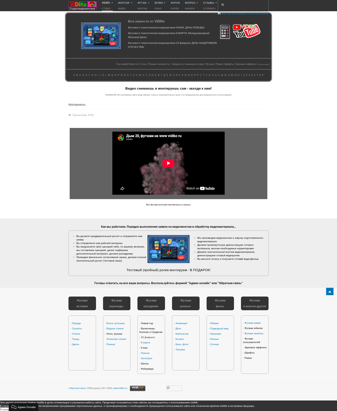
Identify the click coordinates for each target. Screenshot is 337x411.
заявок (163, 227)
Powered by (243, 392)
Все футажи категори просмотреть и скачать (168, 204)
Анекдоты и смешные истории (188, 64)
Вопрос (190, 5)
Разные (111, 344)
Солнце (214, 344)
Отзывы (209, 5)
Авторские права (263, 64)
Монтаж (124, 5)
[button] (23, 407)
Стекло (76, 333)
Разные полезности (158, 64)
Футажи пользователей (251, 340)
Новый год (147, 323)
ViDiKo (106, 5)
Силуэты (77, 328)
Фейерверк (147, 368)
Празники (215, 333)
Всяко (159, 5)
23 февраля (148, 337)
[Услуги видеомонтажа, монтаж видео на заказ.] (82, 5)
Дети (178, 328)
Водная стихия (115, 328)
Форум (175, 5)
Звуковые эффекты (245, 64)
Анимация (181, 323)
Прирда (76, 323)
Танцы (75, 339)
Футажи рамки (253, 322)
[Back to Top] (329, 291)
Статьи (143, 64)
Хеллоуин (146, 358)
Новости (132, 64)
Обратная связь (230, 283)
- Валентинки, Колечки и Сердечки (151, 330)
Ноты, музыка (114, 333)
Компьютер (182, 333)
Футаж (142, 5)
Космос (180, 339)
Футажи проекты (254, 333)
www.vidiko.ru (120, 387)
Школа (144, 363)
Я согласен (6, 409)
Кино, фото (182, 344)
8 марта (145, 342)
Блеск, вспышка (116, 323)
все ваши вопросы (136, 283)
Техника (180, 349)
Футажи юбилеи (254, 328)
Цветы (75, 344)
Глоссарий (121, 64)
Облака (214, 323)
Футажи (210, 64)
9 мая (144, 347)
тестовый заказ (112, 260)
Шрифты (228, 64)
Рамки (219, 64)
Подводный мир (219, 328)
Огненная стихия (116, 339)
